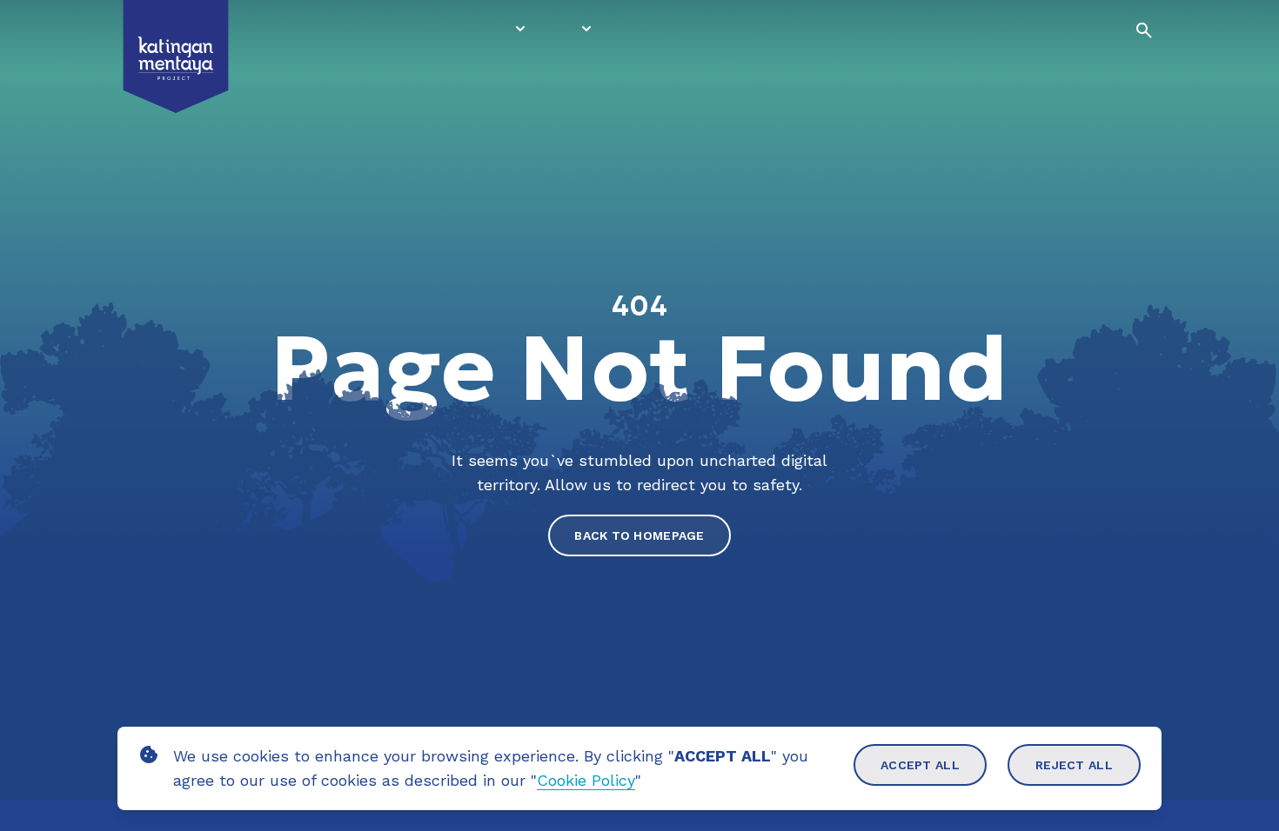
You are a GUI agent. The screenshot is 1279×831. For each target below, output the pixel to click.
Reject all (1074, 765)
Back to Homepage (639, 535)
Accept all (920, 765)
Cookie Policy (586, 780)
